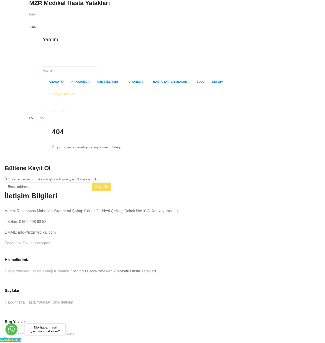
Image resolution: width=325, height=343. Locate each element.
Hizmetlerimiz (107, 81)
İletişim (217, 81)
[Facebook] (49, 108)
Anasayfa (56, 81)
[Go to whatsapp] (11, 329)
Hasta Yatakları (17, 271)
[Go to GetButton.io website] (11, 338)
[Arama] (92, 71)
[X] (57, 108)
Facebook (13, 243)
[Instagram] (65, 108)
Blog (201, 81)
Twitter (28, 243)
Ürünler (135, 81)
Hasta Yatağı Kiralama (171, 81)
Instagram (42, 243)
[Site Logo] (53, 59)
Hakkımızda (80, 81)
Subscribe (101, 186)
